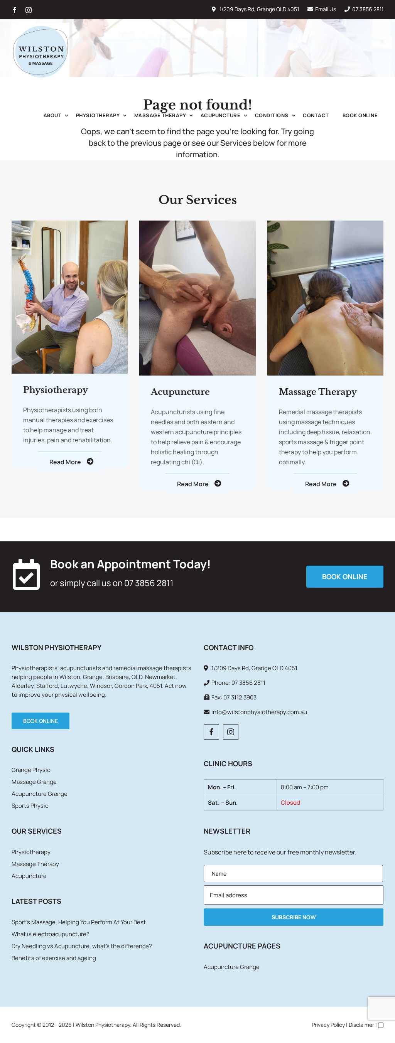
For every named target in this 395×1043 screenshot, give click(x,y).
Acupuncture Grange (40, 794)
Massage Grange (34, 782)
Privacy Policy (328, 1024)
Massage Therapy (35, 864)
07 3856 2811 (367, 9)
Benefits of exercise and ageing (54, 958)
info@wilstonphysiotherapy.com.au (259, 712)
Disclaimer (361, 1024)
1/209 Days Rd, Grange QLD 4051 (259, 9)
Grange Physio (31, 770)
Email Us (325, 9)
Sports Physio (30, 806)
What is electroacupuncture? (50, 934)
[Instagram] (230, 732)
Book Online (40, 721)
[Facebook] (211, 732)
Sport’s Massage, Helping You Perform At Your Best (79, 922)
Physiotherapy (31, 852)
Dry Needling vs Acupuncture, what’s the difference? (82, 946)
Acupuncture (29, 876)
